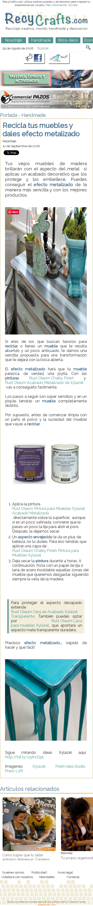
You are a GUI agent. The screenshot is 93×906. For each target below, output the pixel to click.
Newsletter (47, 877)
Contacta (73, 877)
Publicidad (39, 872)
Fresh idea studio (70, 766)
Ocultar (73, 5)
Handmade (33, 115)
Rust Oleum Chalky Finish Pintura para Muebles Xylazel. (45, 552)
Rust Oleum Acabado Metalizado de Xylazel (44, 382)
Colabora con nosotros (17, 877)
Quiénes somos (13, 872)
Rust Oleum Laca (66, 621)
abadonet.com (47, 904)
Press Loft (14, 771)
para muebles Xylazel (30, 625)
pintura (42, 561)
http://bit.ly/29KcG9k (24, 757)
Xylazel (38, 766)
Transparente (22, 616)
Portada (8, 115)
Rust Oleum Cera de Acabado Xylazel (44, 611)
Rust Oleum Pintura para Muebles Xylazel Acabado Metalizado (48, 510)
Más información (56, 5)
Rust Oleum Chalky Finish (51, 378)
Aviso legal (65, 872)
